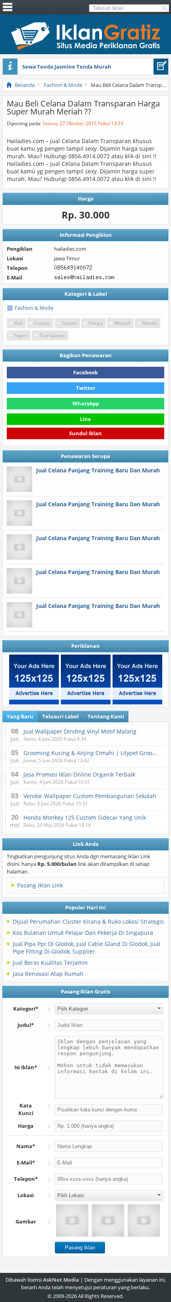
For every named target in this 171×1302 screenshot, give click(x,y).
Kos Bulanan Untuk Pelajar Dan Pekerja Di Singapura (83, 932)
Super (20, 335)
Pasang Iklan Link (40, 885)
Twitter (85, 387)
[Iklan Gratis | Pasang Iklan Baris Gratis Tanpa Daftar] (85, 48)
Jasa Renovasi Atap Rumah (48, 973)
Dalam (69, 323)
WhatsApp (85, 403)
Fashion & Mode (34, 307)
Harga (96, 323)
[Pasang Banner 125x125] (34, 679)
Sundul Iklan (85, 433)
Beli (18, 323)
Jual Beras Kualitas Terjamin (50, 962)
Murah (149, 323)
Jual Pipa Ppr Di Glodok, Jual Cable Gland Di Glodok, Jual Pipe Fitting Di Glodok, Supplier (86, 947)
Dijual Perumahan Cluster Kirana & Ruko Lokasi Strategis (88, 921)
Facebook (85, 372)
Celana (42, 323)
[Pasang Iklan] (161, 67)
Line (85, 419)
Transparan (52, 335)
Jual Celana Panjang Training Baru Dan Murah (98, 470)
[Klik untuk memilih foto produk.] (72, 1220)
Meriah (122, 323)
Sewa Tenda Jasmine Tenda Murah (66, 66)
